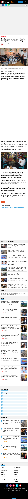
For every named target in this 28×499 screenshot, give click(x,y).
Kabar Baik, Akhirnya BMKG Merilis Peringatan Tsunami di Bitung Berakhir (10, 359)
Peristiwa (3, 479)
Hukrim (5, 404)
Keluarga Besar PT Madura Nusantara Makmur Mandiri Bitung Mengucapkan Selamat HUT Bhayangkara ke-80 (10, 303)
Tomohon (16, 481)
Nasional (6, 396)
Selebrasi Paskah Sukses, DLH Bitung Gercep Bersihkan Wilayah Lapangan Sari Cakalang (10, 335)
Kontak (16, 488)
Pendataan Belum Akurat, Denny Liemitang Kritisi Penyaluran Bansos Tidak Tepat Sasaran (9, 376)
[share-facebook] (3, 5)
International (4, 470)
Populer (20, 1)
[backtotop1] (27, 490)
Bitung (3, 202)
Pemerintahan (7, 413)
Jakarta (2, 472)
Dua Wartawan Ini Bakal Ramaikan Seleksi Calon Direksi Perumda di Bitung (10, 318)
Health (2, 469)
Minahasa (6, 407)
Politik (15, 479)
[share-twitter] (6, 5)
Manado (6, 399)
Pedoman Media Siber (10, 488)
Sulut (2, 481)
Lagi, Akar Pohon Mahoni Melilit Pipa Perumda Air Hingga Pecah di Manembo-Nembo (9, 344)
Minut (15, 474)
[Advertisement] (14, 21)
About (4, 488)
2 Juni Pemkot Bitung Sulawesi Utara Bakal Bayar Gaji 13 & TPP (9, 310)
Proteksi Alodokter (21, 488)
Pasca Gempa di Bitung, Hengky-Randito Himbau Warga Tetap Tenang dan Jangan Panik (10, 368)
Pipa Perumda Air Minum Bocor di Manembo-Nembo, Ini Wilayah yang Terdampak (9, 352)
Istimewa (6, 410)
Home (2, 36)
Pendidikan (16, 477)
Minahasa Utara (7, 401)
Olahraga (16, 476)
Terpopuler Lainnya (14, 461)
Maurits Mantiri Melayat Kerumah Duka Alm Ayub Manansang (14, 207)
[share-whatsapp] (9, 5)
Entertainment (17, 467)
